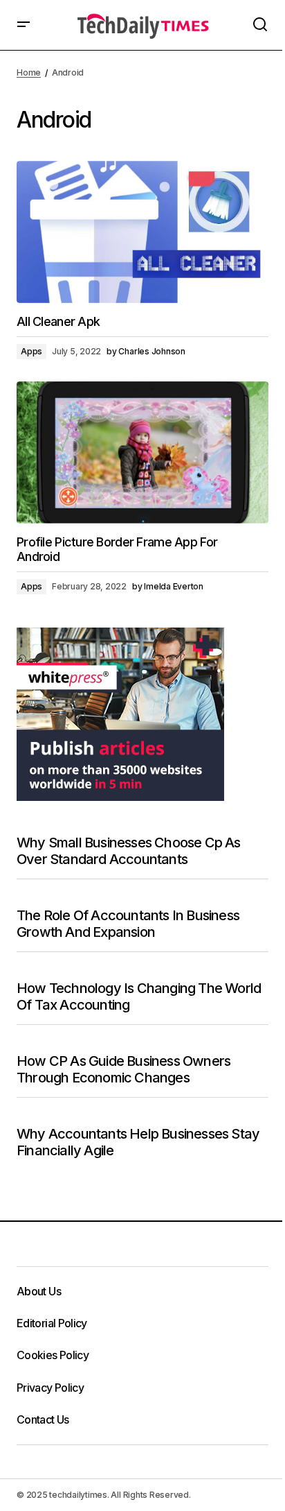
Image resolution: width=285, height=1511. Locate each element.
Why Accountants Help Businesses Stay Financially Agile (138, 1142)
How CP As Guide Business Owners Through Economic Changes (123, 1069)
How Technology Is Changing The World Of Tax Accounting (139, 996)
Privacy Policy (50, 1388)
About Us (39, 1291)
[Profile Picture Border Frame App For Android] (142, 452)
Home (29, 72)
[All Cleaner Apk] (142, 232)
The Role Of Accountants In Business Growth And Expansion (128, 923)
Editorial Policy (52, 1323)
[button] (23, 25)
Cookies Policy (53, 1355)
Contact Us (43, 1419)
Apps (31, 351)
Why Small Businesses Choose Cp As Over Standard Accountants (129, 850)
